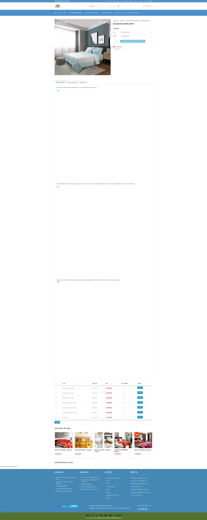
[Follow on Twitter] (150, 1)
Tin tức (114, 1)
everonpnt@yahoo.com (91, 486)
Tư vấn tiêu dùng (124, 1)
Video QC (136, 1)
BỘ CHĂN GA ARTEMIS (91, 12)
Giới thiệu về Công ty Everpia (113, 478)
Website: (83, 489)
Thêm (140, 387)
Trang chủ (115, 20)
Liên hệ (146, 1)
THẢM (125, 12)
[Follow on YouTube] (151, 1)
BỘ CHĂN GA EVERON (75, 12)
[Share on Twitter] (117, 49)
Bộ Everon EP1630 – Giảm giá (63, 450)
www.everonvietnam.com (92, 489)
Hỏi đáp (130, 1)
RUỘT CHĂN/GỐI (106, 12)
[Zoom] (56, 73)
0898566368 (89, 484)
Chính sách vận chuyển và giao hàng (140, 492)
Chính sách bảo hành (136, 495)
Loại (114, 32)
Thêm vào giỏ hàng (128, 41)
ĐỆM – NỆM (62, 12)
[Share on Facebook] (114, 49)
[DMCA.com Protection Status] (73, 506)
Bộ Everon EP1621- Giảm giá (142, 450)
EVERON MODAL (144, 20)
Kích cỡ (114, 35)
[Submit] (118, 6)
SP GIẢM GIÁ (118, 12)
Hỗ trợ (118, 1)
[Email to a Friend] (119, 49)
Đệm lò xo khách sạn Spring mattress (103, 450)
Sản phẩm (122, 20)
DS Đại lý (141, 1)
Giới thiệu (109, 1)
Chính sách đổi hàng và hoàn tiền (139, 489)
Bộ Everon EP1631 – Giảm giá (83, 450)
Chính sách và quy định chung (139, 478)
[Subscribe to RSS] (144, 509)
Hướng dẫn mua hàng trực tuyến (139, 483)
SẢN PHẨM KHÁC (134, 12)
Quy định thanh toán (136, 486)
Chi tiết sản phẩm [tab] (60, 82)
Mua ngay (140, 41)
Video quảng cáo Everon (112, 495)
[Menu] (56, 13)
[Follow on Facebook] (148, 1)
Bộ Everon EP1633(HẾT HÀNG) (121, 450)
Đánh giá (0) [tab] (83, 82)
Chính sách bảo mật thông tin (138, 480)
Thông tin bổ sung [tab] (72, 82)
